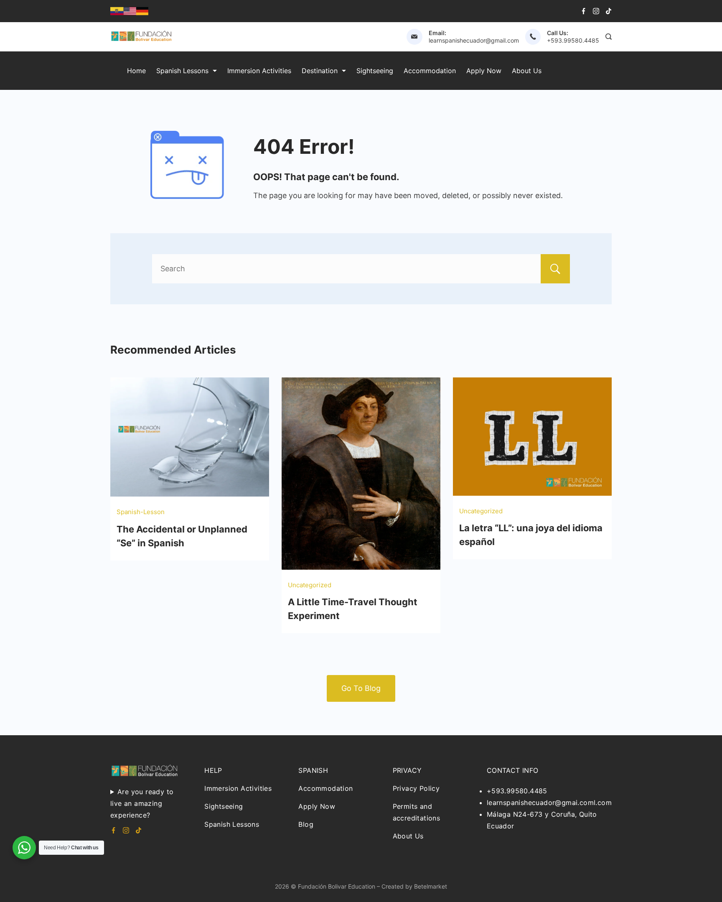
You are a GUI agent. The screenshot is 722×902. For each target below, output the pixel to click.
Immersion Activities (259, 70)
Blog (305, 824)
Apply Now (483, 70)
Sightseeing (374, 70)
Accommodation (430, 70)
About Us (527, 70)
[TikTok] (608, 11)
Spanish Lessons (182, 70)
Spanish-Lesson (141, 512)
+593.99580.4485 (573, 40)
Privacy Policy (416, 788)
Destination (320, 70)
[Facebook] (583, 11)
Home (136, 70)
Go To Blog (361, 688)
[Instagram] (596, 11)
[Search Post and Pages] (608, 36)
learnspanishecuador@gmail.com (474, 40)
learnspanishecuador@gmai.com (540, 802)
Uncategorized (309, 585)
